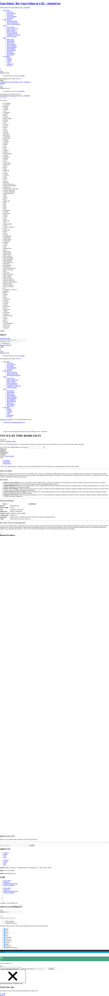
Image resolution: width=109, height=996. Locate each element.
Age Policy (6, 882)
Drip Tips (9, 65)
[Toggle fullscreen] (2, 915)
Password (2, 341)
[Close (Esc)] (0, 915)
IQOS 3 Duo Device (12, 28)
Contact (5, 854)
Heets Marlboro (11, 48)
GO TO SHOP (20, 76)
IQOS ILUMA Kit (12, 21)
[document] (54, 983)
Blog (4, 857)
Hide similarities (9, 921)
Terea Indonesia (11, 13)
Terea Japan (10, 15)
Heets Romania (11, 53)
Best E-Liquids (7, 419)
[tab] (56, 460)
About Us (6, 852)
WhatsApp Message (27, 969)
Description (6, 460)
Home (1, 419)
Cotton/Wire (10, 64)
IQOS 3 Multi (10, 27)
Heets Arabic (10, 39)
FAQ (4, 855)
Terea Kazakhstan (11, 16)
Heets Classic (10, 42)
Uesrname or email (5, 340)
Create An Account (5, 338)
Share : (2, 457)
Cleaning (9, 61)
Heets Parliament (11, 50)
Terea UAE (10, 12)
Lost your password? (5, 345)
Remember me (6, 343)
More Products (7, 463)
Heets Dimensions (12, 45)
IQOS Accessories (12, 36)
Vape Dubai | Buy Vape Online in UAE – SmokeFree (30, 3)
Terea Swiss (10, 18)
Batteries (9, 58)
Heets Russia (10, 54)
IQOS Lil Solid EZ (12, 33)
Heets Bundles (11, 41)
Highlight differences (11, 923)
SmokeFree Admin (10, 441)
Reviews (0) (6, 462)
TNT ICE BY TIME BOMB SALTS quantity (14, 447)
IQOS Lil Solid (11, 30)
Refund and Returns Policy (10, 883)
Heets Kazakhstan (12, 47)
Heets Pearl (10, 51)
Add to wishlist (4, 452)
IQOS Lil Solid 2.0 (12, 32)
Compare (3, 454)
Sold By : (2, 441)
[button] (54, 70)
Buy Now (3, 451)
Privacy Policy (7, 880)
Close (1, 71)
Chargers (9, 59)
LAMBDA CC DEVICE (13, 35)
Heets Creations (11, 44)
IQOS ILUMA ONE (12, 22)
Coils (8, 62)
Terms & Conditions (8, 885)
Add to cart (3, 449)
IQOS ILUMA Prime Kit (13, 24)
